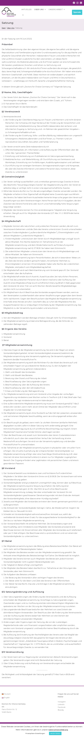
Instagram (62, 702)
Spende (77, 12)
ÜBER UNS (39, 9)
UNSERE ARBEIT (55, 9)
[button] (45, 9)
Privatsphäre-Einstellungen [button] (35, 733)
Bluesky (61, 710)
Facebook (61, 707)
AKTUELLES (26, 9)
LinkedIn (61, 704)
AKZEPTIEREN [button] (55, 733)
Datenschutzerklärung (58, 730)
